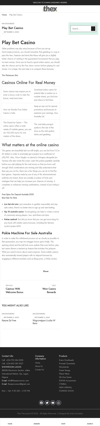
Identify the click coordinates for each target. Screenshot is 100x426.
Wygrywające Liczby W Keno (44, 322)
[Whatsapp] (58, 402)
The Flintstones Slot (10, 75)
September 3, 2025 (11, 32)
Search (93, 28)
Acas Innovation (76, 413)
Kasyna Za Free (9, 320)
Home (4, 14)
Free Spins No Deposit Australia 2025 (18, 194)
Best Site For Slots (9, 197)
